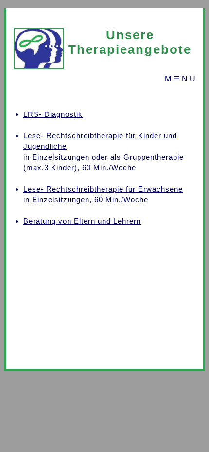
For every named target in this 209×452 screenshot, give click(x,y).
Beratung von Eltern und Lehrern (82, 221)
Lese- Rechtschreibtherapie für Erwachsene (103, 189)
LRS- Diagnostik (53, 114)
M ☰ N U (180, 79)
